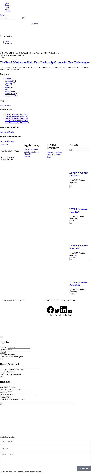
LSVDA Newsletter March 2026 (17, 123)
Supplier (8, 5)
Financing (8, 83)
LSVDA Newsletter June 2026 (16, 116)
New (6, 89)
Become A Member (7, 132)
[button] (50, 311)
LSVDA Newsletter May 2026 (16, 119)
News (7, 9)
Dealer (7, 7)
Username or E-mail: (8, 369)
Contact (8, 11)
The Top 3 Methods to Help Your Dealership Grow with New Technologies (45, 62)
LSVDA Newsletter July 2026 (16, 114)
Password (3, 350)
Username (4, 347)
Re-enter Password (7, 394)
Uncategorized (10, 96)
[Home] (35, 24)
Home (7, 3)
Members (8, 87)
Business (8, 79)
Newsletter (9, 92)
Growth (8, 85)
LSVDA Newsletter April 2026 (16, 121)
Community (9, 81)
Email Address (5, 389)
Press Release (10, 94)
